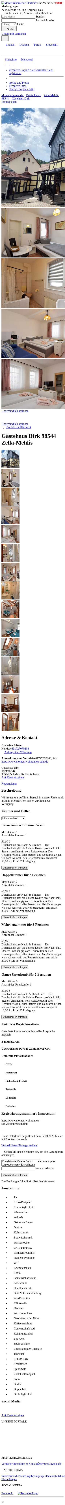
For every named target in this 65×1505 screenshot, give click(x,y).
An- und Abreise (44, 20)
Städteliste (11, 59)
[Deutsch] (7, 63)
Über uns (43, 1463)
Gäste (20, 23)
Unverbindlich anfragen (15, 410)
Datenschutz (53, 1476)
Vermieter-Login (18, 70)
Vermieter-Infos (17, 85)
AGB (17, 1476)
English (10, 44)
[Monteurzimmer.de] (19, 1434)
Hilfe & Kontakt (28, 1463)
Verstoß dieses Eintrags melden (19, 1145)
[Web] (4, 1412)
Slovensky (52, 44)
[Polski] (11, 63)
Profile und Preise (19, 82)
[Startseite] (19, 420)
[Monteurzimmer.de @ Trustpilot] (28, 1493)
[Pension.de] (15, 1440)
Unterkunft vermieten (13, 33)
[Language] (5, 38)
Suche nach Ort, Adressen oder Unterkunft (29, 13)
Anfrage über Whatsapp (18, 752)
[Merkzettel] (28, 33)
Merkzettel (27, 59)
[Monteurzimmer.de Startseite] (19, 3)
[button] (6, 51)
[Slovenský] (16, 63)
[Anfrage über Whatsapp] (11, 1412)
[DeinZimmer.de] (20, 1451)
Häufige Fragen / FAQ (21, 89)
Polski (37, 44)
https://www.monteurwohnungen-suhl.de (24, 761)
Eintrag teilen (9, 101)
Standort (40, 16)
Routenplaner (9, 783)
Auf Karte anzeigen (12, 777)
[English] (3, 63)
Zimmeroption (48, 1161)
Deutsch (24, 44)
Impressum (7, 1476)
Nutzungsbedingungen (33, 1476)
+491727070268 (19, 748)
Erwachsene (28, 1164)
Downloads (54, 1463)
